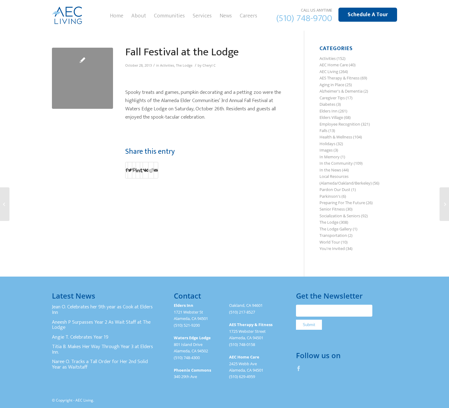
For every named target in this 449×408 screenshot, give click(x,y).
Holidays (327, 143)
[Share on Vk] (145, 170)
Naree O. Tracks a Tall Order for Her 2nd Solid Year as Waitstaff (100, 364)
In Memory (329, 157)
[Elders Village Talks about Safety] (444, 204)
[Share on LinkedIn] (138, 170)
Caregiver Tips (332, 98)
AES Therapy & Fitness (339, 78)
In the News (330, 170)
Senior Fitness (332, 209)
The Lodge (184, 65)
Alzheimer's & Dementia (341, 91)
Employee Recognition (339, 124)
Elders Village (331, 117)
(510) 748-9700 (304, 18)
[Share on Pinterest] (134, 170)
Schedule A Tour (368, 14)
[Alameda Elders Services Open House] (4, 204)
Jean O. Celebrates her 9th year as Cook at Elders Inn (102, 310)
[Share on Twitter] (130, 170)
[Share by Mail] (156, 170)
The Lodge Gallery (335, 229)
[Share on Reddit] (151, 170)
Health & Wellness (335, 137)
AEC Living (328, 71)
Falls (323, 130)
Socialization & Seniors (339, 216)
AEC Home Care (333, 65)
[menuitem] (116, 15)
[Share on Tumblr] (141, 170)
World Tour (329, 242)
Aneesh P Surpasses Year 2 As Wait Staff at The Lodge (101, 325)
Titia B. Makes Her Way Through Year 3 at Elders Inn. (102, 349)
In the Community (336, 163)
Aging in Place (331, 84)
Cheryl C (209, 65)
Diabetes (327, 104)
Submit (309, 324)
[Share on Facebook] (127, 170)
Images (326, 150)
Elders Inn (328, 111)
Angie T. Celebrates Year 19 (80, 337)
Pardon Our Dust (334, 189)
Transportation (333, 235)
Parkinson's (330, 196)
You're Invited (332, 248)
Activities (167, 65)
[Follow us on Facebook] (298, 368)
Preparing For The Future (342, 202)
